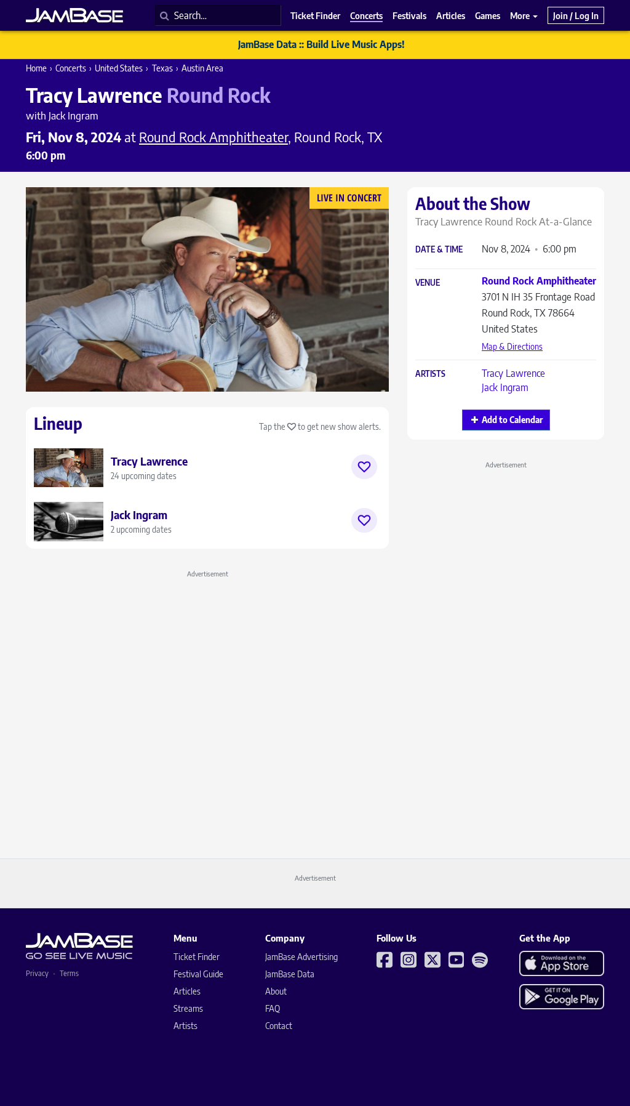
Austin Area (202, 68)
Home (36, 68)
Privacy (37, 973)
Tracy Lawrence (513, 373)
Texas (162, 68)
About (276, 991)
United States (119, 68)
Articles (187, 991)
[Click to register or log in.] (364, 466)
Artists (430, 374)
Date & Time (439, 250)
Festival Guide (198, 974)
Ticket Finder (196, 956)
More (521, 15)
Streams (188, 1008)
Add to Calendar (512, 419)
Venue (427, 283)
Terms (69, 973)
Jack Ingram (505, 387)
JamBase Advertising (301, 956)
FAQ (272, 1008)
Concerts (70, 68)
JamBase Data (289, 974)
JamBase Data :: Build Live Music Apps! (321, 44)
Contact (278, 1025)
